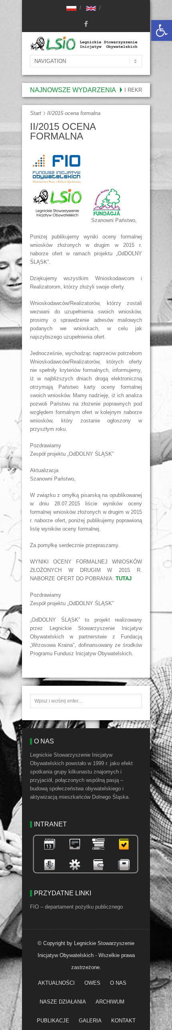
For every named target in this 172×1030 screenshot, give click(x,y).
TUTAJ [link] (124, 579)
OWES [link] (92, 983)
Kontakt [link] (123, 1021)
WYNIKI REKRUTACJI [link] (124, 90)
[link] (161, 30)
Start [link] (35, 113)
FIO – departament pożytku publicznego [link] (76, 907)
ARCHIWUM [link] (110, 1002)
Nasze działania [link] (63, 1002)
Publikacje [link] (53, 1021)
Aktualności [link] (56, 983)
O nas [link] (118, 983)
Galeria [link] (90, 1021)
